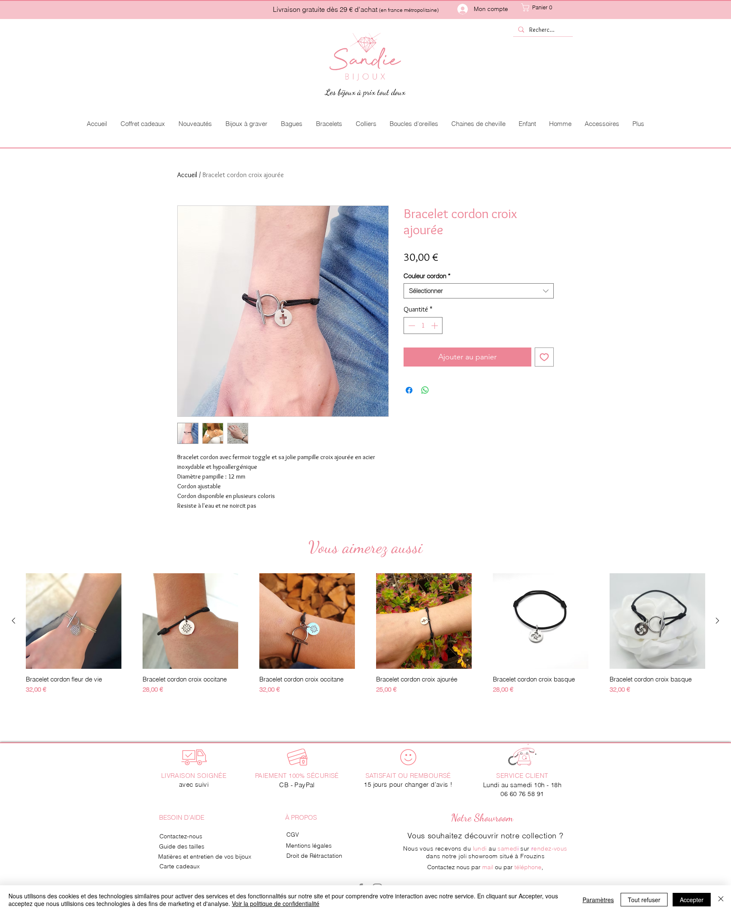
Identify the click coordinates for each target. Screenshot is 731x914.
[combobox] (479, 290)
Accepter (692, 899)
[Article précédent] (13, 621)
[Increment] (435, 325)
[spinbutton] (423, 325)
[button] (545, 7)
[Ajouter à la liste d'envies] (544, 357)
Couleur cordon (427, 276)
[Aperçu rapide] (73, 621)
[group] (365, 638)
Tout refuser (644, 899)
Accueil (187, 175)
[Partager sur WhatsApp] (425, 390)
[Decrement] (411, 325)
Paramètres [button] (598, 899)
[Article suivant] (717, 621)
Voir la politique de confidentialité (275, 903)
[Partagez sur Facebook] (409, 390)
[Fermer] (721, 899)
